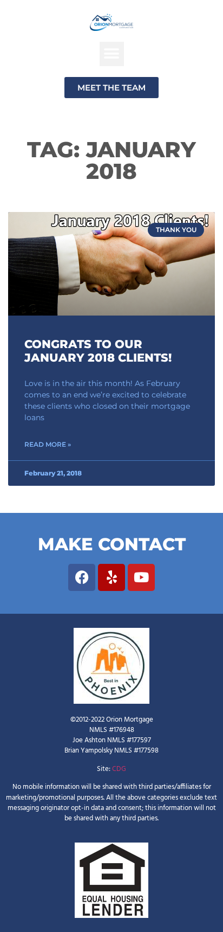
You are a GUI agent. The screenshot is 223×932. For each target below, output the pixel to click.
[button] (112, 54)
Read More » (47, 444)
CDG (119, 769)
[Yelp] (111, 577)
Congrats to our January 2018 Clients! (98, 350)
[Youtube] (141, 577)
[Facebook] (81, 577)
